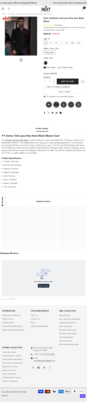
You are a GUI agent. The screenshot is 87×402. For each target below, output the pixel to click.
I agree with (50, 87)
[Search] (9, 8)
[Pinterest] (52, 112)
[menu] (3, 8)
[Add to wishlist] (82, 81)
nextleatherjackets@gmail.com (44, 360)
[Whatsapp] (61, 112)
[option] (21, 36)
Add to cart (67, 81)
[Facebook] (44, 112)
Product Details (42, 128)
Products (11, 14)
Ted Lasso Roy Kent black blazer (16, 140)
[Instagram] (38, 368)
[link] (15, 244)
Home (4, 14)
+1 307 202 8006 (48, 354)
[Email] (57, 112)
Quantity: (47, 77)
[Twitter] (48, 112)
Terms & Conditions (62, 87)
